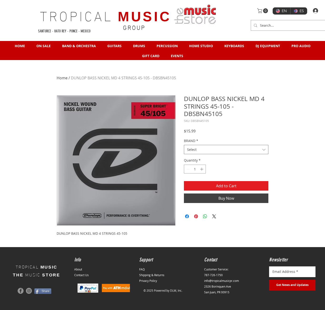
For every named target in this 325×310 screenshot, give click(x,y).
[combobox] (226, 149)
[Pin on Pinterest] (196, 216)
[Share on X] (214, 216)
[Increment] (202, 169)
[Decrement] (188, 169)
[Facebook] (21, 291)
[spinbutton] (195, 169)
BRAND (191, 140)
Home (62, 78)
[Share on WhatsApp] (205, 216)
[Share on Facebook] (187, 216)
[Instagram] (29, 291)
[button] (263, 10)
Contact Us (81, 275)
